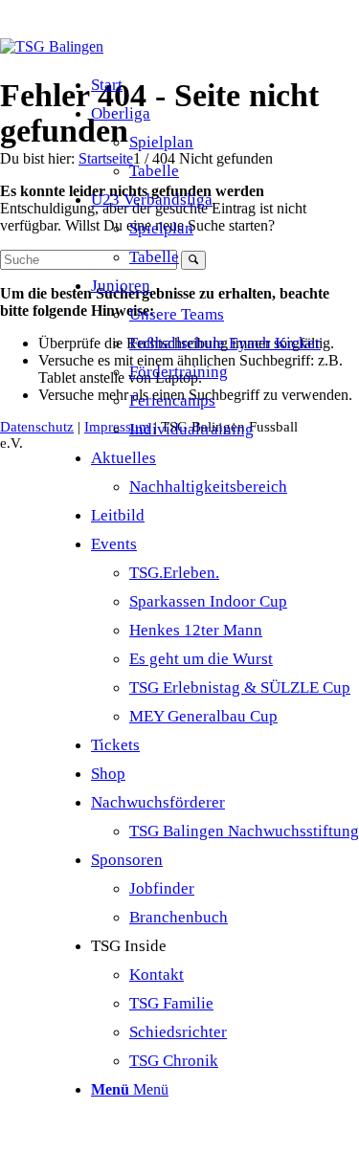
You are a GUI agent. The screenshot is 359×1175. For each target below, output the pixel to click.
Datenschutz (37, 426)
